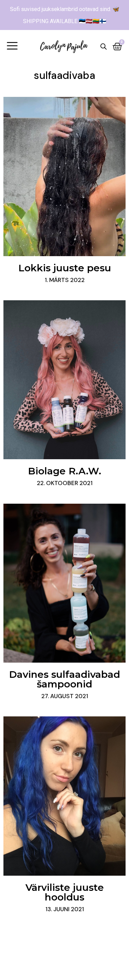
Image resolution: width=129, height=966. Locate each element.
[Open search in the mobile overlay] (103, 46)
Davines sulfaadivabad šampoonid (64, 679)
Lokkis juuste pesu (64, 268)
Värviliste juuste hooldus (64, 892)
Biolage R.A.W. (64, 471)
